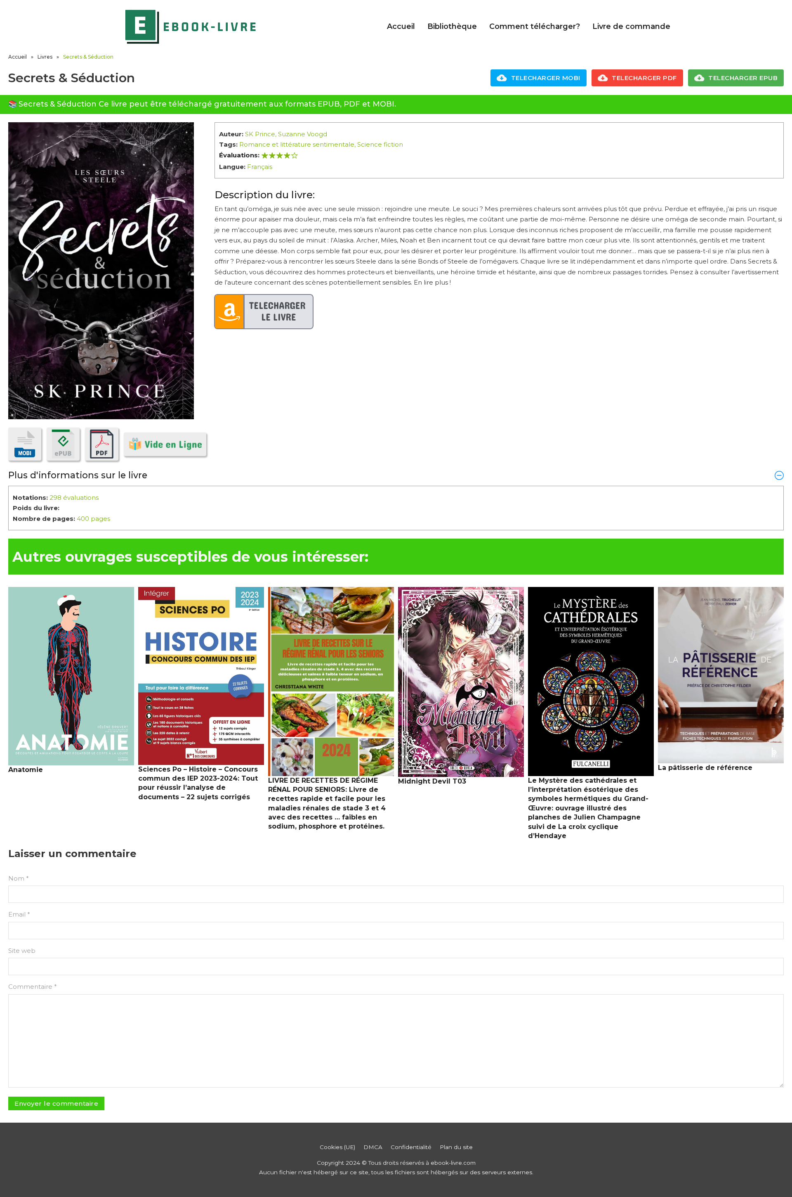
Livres (45, 57)
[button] (396, 475)
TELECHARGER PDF (644, 78)
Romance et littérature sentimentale (296, 144)
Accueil (401, 26)
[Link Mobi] (24, 444)
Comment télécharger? (534, 26)
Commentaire (32, 986)
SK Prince (260, 134)
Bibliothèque (452, 26)
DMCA (372, 1147)
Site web (21, 951)
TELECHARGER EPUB (743, 78)
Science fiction (380, 144)
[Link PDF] (101, 444)
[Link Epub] (63, 444)
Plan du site (456, 1147)
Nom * (18, 878)
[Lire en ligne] (165, 444)
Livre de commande (631, 26)
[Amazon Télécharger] (264, 312)
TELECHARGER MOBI (545, 78)
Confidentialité (411, 1147)
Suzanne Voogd (302, 134)
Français (259, 167)
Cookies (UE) (337, 1147)
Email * (19, 914)
